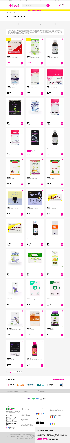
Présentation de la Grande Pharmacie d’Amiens (12, 424)
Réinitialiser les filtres (9, 26)
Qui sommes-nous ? (9, 415)
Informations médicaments (25, 413)
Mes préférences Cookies (25, 421)
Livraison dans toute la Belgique (24, 0)
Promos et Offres (29, 24)
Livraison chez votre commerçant (55, 415)
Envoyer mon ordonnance (25, 409)
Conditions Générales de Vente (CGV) (27, 416)
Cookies (22, 420)
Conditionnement (50, 24)
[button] (7, 5)
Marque (21, 24)
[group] (10, 385)
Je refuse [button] (45, 439)
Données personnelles (24, 419)
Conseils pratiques (24, 414)
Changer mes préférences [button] (53, 439)
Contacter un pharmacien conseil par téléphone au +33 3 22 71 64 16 (12, 417)
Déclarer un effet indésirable (25, 415)
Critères (15, 24)
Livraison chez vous (53, 414)
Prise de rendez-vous (24, 410)
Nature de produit (39, 24)
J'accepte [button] (40, 439)
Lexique (22, 408)
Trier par (8, 24)
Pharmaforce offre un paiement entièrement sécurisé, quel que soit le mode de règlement (41, 409)
